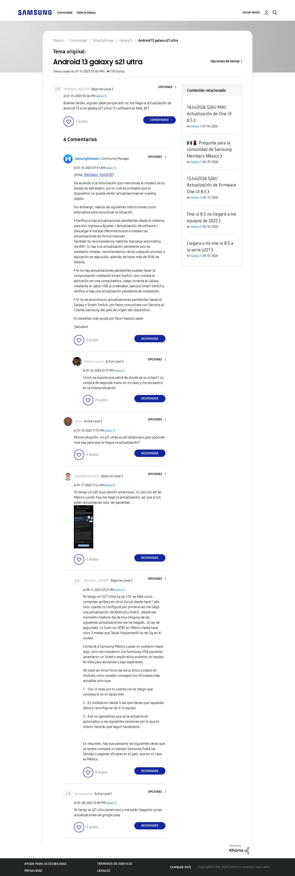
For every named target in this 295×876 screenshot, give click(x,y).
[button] (168, 87)
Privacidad (33, 871)
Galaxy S (100, 96)
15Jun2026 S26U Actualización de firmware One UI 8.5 (211, 185)
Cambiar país (180, 867)
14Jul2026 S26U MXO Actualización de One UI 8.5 (209, 114)
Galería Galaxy (86, 12)
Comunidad (64, 12)
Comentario (159, 120)
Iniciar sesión (251, 12)
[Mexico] (35, 12)
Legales (103, 871)
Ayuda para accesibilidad (45, 864)
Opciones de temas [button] (225, 61)
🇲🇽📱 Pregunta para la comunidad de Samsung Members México (209, 149)
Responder (149, 339)
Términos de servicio (114, 864)
